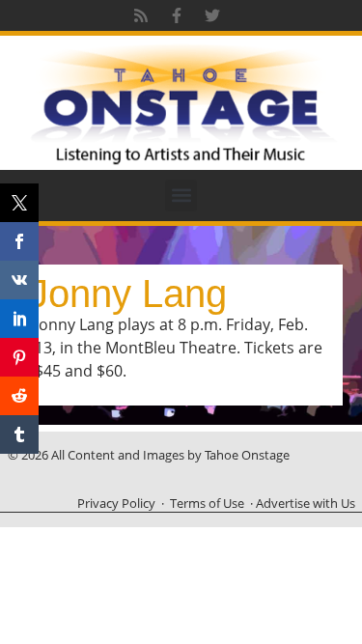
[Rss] (140, 15)
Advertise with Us (305, 503)
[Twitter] (212, 15)
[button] (181, 195)
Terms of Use (207, 503)
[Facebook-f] (176, 15)
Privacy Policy (116, 503)
